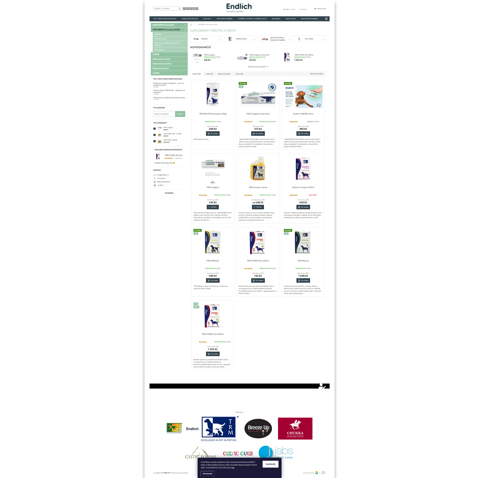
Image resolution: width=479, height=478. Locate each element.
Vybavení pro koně (161, 59)
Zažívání (158, 34)
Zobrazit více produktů (257, 67)
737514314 (161, 178)
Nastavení (207, 473)
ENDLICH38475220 (163, 182)
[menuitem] (165, 18)
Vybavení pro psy (161, 68)
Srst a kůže (159, 49)
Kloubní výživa (160, 38)
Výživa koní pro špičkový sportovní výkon (169, 97)
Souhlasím (270, 464)
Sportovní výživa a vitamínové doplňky (167, 44)
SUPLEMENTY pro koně (163, 25)
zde (232, 467)
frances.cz (239, 412)
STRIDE (156, 54)
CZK (292, 9)
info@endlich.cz (163, 175)
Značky (156, 73)
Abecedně (239, 74)
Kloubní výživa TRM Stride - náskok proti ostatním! (169, 91)
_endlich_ (160, 185)
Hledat (180, 8)
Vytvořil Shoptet (308, 473)
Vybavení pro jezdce (162, 63)
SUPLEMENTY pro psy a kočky (166, 29)
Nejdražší (209, 74)
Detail (214, 207)
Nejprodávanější (224, 74)
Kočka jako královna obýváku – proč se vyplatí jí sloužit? (168, 84)
